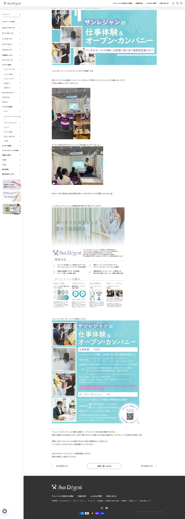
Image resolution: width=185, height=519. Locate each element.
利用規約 (124, 500)
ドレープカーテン (8, 33)
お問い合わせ (111, 496)
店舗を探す (82, 496)
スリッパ (6, 127)
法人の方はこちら (65, 500)
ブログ (61, 8)
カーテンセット (7, 44)
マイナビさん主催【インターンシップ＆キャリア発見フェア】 (83, 8)
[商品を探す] (20, 14)
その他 (6, 141)
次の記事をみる (147, 466)
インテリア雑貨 (7, 107)
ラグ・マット (6, 97)
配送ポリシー (133, 500)
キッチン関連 (8, 132)
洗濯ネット (7, 88)
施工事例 (5, 169)
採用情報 (54, 500)
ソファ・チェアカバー (10, 123)
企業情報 (100, 500)
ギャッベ (5, 102)
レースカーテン (7, 39)
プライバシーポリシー (79, 500)
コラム (4, 165)
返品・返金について (145, 500)
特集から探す (6, 155)
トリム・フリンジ (9, 79)
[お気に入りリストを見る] (177, 3)
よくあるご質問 (96, 496)
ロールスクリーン (8, 92)
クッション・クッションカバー (12, 117)
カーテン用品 (6, 65)
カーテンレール (7, 60)
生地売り (7, 83)
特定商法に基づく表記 (112, 500)
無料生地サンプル (8, 174)
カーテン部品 (8, 74)
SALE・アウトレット (8, 28)
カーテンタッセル (9, 69)
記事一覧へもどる (104, 466)
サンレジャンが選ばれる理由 (63, 496)
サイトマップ (91, 500)
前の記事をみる (62, 466)
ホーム (54, 8)
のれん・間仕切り (9, 136)
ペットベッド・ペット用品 (10, 150)
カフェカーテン (7, 50)
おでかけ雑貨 (6, 146)
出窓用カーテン (7, 55)
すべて (6, 111)
